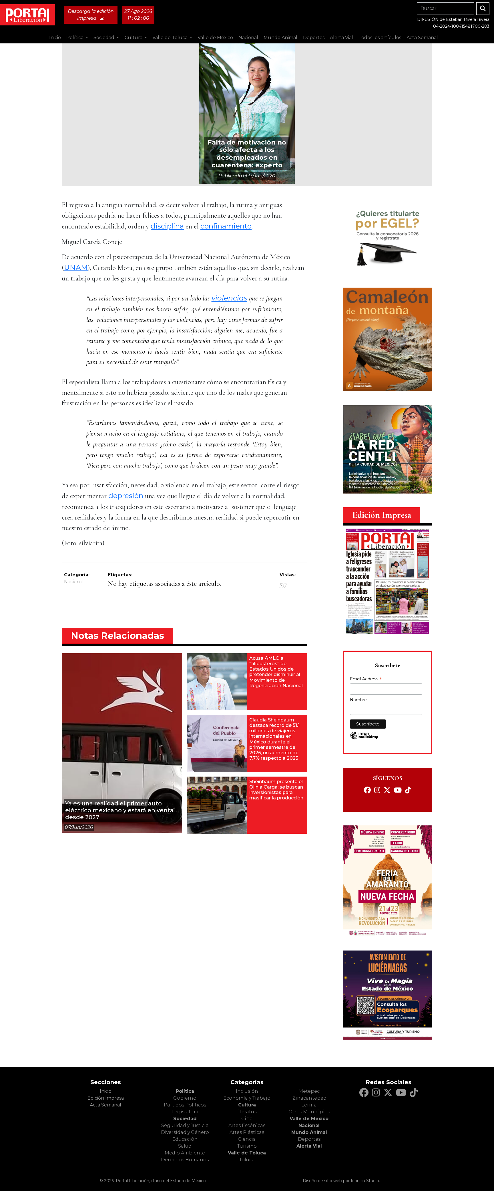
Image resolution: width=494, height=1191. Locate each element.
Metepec (309, 1091)
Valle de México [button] (215, 37)
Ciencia (247, 1139)
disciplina (167, 226)
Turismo (247, 1146)
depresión (125, 495)
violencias (229, 298)
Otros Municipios (309, 1111)
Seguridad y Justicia (185, 1125)
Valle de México (309, 1118)
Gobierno (184, 1098)
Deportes (309, 1139)
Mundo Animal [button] (280, 37)
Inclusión (247, 1091)
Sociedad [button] (104, 37)
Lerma (309, 1105)
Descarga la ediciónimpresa (91, 15)
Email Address (366, 679)
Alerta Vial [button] (341, 37)
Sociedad (185, 1118)
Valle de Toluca (247, 1153)
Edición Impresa (105, 1098)
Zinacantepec (309, 1098)
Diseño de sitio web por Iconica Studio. (341, 1180)
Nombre (358, 699)
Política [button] (75, 37)
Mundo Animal (309, 1132)
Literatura (247, 1111)
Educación (185, 1139)
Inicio (55, 37)
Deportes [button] (313, 37)
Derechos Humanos (185, 1159)
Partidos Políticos (185, 1105)
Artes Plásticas (247, 1132)
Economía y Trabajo (246, 1098)
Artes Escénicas (246, 1125)
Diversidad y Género (185, 1132)
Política (185, 1091)
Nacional (74, 581)
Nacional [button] (248, 37)
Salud (185, 1146)
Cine (246, 1118)
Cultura (247, 1105)
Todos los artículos (379, 37)
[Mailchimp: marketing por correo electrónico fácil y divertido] (364, 738)
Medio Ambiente (185, 1153)
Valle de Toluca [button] (170, 37)
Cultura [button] (134, 37)
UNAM (76, 267)
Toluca (247, 1159)
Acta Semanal (422, 37)
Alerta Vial (309, 1146)
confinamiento (226, 226)
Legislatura (185, 1111)
